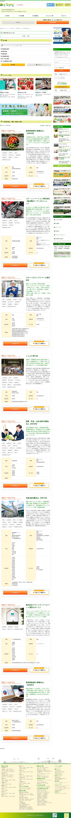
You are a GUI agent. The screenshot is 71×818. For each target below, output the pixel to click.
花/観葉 (26, 800)
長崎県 (28, 779)
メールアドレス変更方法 (60, 77)
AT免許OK (16, 157)
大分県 (20, 780)
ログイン (18, 22)
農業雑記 (60, 248)
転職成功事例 (57, 777)
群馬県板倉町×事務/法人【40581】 (35, 683)
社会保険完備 (4, 152)
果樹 (23, 800)
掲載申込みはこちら (58, 785)
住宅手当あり (4, 155)
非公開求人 (11, 152)
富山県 (6, 793)
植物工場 (31, 799)
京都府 (24, 767)
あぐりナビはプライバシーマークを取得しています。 (15, 11)
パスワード (56, 62)
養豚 (31, 793)
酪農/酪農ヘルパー (22, 793)
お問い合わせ (66, 788)
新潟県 (3, 793)
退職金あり (11, 157)
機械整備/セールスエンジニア (42, 775)
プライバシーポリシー (60, 234)
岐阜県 (13, 796)
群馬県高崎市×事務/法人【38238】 (35, 132)
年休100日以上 (11, 155)
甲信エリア (4, 788)
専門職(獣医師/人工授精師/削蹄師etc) (44, 771)
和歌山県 (24, 768)
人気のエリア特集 (26, 789)
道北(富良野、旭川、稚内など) (7, 775)
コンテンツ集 (57, 767)
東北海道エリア (5, 767)
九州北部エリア (22, 777)
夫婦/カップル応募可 (41, 799)
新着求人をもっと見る (62, 165)
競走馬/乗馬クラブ (25, 794)
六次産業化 (15, 299)
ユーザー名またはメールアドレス (61, 57)
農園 (29, 800)
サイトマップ (58, 227)
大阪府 (28, 767)
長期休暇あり (4, 157)
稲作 (20, 800)
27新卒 (15, 452)
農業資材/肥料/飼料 (25, 804)
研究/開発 (39, 772)
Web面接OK (43, 803)
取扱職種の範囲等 (59, 238)
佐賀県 (24, 779)
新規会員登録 (53, 22)
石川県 (10, 793)
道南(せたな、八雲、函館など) (7, 776)
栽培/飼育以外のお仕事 (6, 159)
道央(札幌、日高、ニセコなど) (7, 774)
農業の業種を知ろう (58, 779)
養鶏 (20, 794)
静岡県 (3, 796)
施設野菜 (27, 799)
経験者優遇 (11, 222)
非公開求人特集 (58, 770)
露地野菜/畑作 (22, 799)
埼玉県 (3, 787)
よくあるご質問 (58, 219)
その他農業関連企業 (29, 809)
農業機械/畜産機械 (22, 806)
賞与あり (16, 152)
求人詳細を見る (15, 186)
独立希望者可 (39, 801)
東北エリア (4, 778)
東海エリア (4, 794)
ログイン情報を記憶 (60, 67)
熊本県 (31, 779)
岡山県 (28, 771)
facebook (57, 793)
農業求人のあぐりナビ (4, 28)
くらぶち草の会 (32, 356)
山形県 (3, 781)
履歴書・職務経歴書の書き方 (60, 778)
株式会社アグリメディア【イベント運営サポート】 (38, 606)
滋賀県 (20, 767)
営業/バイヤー (39, 768)
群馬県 (10, 784)
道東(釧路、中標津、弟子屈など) (8, 770)
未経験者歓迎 (18, 155)
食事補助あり (10, 709)
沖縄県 (28, 783)
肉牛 (28, 793)
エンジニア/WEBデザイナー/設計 (43, 773)
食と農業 (61, 246)
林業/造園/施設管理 (23, 805)
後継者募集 (45, 801)
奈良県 (20, 768)
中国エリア (21, 770)
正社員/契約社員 (40, 780)
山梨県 (3, 790)
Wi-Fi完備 (4, 384)
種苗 (20, 804)
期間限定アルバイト (41, 783)
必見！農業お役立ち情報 (59, 771)
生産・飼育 (39, 767)
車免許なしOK (10, 452)
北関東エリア (4, 782)
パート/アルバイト (47, 780)
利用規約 (57, 231)
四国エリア (21, 774)
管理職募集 (15, 522)
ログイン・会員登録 (58, 782)
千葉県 (6, 787)
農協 (20, 809)
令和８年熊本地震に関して (9, 9)
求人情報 (12, 28)
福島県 (6, 781)
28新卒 (38, 803)
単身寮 (3, 299)
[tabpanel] (62, 36)
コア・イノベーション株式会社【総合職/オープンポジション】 (38, 201)
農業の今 (56, 246)
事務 (44, 768)
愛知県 (6, 796)
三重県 (10, 796)
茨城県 (3, 784)
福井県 (13, 793)
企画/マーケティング (41, 774)
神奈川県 (14, 787)
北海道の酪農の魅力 (58, 774)
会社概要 (57, 223)
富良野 (20, 789)
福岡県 (20, 779)
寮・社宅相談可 (20, 519)
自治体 (23, 809)
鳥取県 (20, 771)
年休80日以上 (39, 793)
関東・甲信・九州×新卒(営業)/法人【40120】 (37, 422)
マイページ (65, 782)
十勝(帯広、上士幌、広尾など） (8, 769)
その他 (47, 783)
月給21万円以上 (17, 222)
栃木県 (6, 784)
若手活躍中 (11, 225)
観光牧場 (31, 794)
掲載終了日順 (48, 125)
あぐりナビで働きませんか (60, 789)
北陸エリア (4, 791)
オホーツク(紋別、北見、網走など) (8, 771)
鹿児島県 (24, 783)
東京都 (10, 787)
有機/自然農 (16, 377)
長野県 (6, 790)
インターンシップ (40, 781)
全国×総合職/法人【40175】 (37, 498)
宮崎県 (20, 783)
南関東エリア (4, 785)
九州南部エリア (22, 781)
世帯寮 (14, 443)
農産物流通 (29, 806)
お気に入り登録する (40, 185)
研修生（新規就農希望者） (42, 782)
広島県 (31, 771)
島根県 (24, 771)
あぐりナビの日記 (63, 793)
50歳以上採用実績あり (17, 384)
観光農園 (21, 801)
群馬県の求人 (18, 28)
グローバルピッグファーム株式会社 (38, 279)
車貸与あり (4, 445)
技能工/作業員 (45, 767)
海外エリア (21, 784)
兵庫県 (31, 767)
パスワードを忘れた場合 (60, 78)
